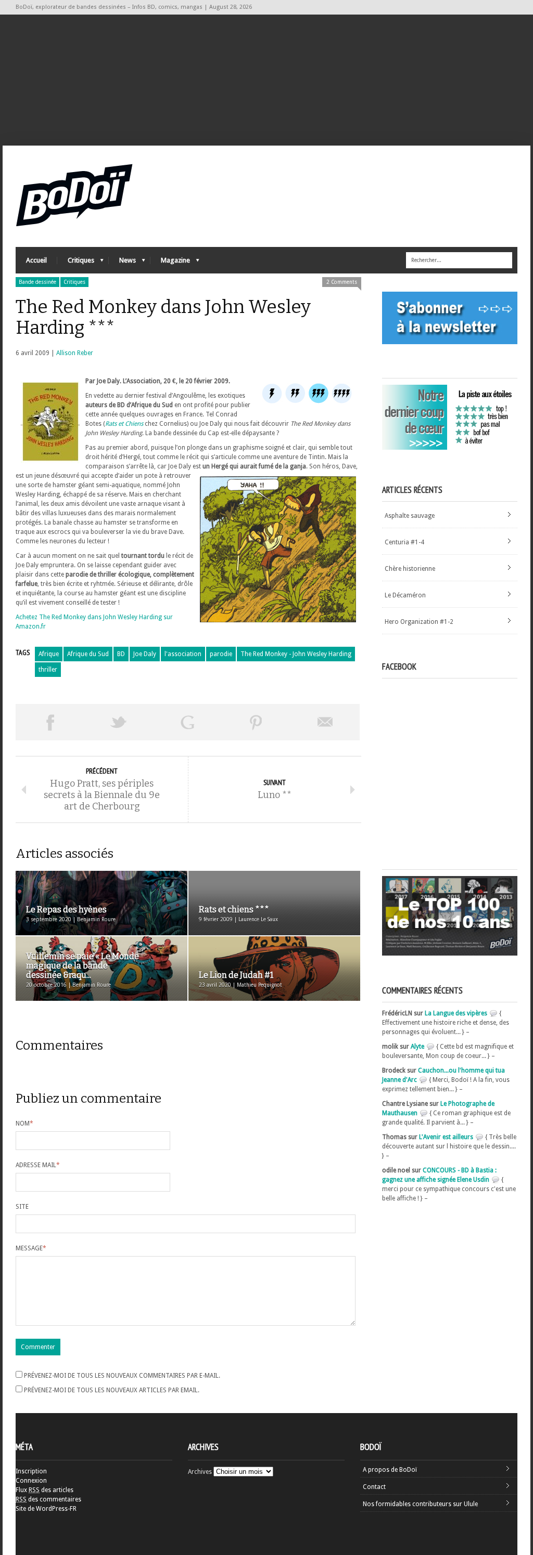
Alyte (417, 1046)
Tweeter (118, 722)
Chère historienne (410, 568)
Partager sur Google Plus (187, 722)
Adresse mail (38, 1165)
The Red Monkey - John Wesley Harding (295, 654)
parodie (221, 654)
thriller (48, 669)
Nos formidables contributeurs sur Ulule (420, 1504)
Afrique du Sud (88, 654)
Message (31, 1248)
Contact (374, 1487)
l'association (182, 654)
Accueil (36, 260)
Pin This (256, 722)
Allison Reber (74, 353)
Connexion (31, 1480)
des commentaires (48, 1499)
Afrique (49, 654)
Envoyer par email (325, 722)
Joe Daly (144, 654)
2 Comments (341, 282)
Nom (24, 1123)
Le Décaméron (405, 595)
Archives (200, 1471)
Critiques (75, 262)
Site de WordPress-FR (46, 1508)
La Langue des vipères (456, 1013)
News (122, 262)
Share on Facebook (50, 722)
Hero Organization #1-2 (419, 621)
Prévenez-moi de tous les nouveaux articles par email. (111, 1390)
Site (22, 1206)
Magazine (170, 262)
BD (121, 654)
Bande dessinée (37, 282)
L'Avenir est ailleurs (446, 1137)
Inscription (31, 1471)
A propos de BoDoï (390, 1469)
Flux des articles (44, 1490)
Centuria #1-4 (404, 542)
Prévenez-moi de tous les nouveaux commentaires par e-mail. (122, 1375)
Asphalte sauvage (410, 515)
